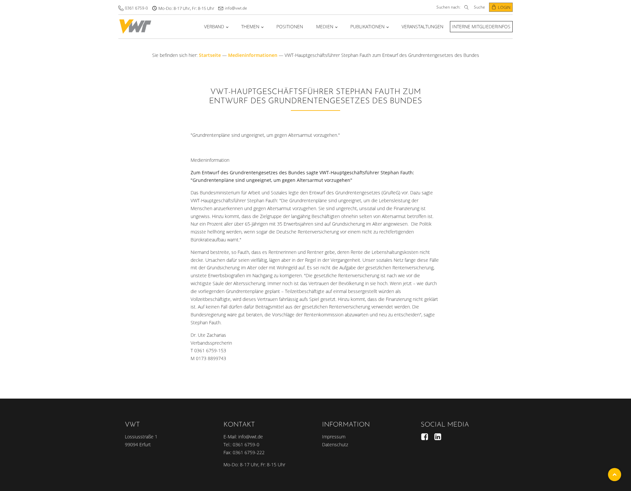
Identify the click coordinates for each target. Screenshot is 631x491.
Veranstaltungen (422, 26)
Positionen (289, 26)
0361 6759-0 (136, 8)
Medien (324, 26)
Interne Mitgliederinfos (481, 26)
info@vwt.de (236, 8)
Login (504, 7)
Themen (250, 26)
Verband (214, 26)
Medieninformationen (252, 55)
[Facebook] (425, 437)
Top (614, 474)
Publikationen (367, 26)
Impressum (333, 436)
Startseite (210, 55)
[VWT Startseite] (135, 26)
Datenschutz (335, 444)
